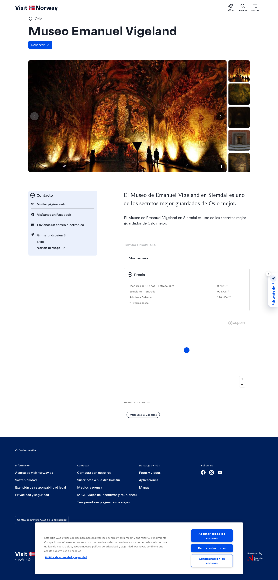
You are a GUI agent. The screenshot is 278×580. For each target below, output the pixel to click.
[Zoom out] (242, 384)
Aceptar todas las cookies (212, 536)
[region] (139, 548)
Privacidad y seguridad (32, 494)
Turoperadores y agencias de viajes (103, 502)
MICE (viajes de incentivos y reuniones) (107, 494)
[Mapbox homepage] (236, 323)
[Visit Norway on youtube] (220, 472)
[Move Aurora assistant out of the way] (268, 273)
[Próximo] (220, 116)
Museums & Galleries (143, 414)
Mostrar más (138, 258)
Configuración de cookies (212, 561)
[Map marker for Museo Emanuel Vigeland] (186, 350)
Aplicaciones (148, 480)
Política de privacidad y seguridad (66, 557)
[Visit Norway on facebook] (203, 472)
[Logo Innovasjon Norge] (255, 558)
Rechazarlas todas (212, 548)
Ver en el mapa (49, 247)
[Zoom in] (242, 379)
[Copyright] (221, 166)
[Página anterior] (34, 116)
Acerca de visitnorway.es (34, 472)
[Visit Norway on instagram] (211, 472)
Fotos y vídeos (150, 472)
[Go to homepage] (42, 8)
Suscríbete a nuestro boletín (98, 480)
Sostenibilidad (26, 480)
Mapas (144, 487)
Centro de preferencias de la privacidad (42, 519)
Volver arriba (27, 450)
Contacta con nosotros (94, 472)
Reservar (38, 44)
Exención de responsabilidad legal (40, 487)
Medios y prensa (89, 487)
